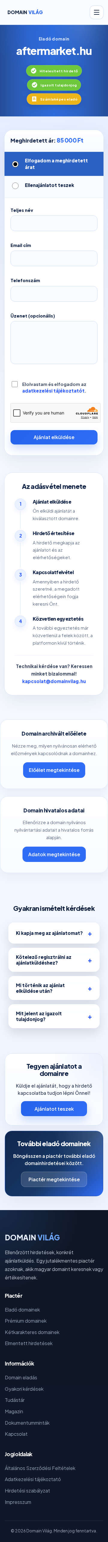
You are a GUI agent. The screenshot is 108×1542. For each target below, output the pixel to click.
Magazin (14, 1411)
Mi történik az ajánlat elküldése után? (40, 988)
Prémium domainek (25, 1321)
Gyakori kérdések (24, 1389)
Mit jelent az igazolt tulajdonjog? (39, 1016)
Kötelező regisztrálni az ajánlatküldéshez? (43, 959)
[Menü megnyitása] (97, 12)
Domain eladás (21, 1377)
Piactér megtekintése (54, 1179)
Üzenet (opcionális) (32, 315)
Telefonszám (25, 280)
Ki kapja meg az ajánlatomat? (49, 933)
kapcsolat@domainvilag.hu (54, 681)
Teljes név (21, 210)
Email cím (20, 245)
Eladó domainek (22, 1309)
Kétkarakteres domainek (32, 1332)
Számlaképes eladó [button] (59, 99)
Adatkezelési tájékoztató (33, 1479)
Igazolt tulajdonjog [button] (58, 85)
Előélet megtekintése (54, 770)
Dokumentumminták (27, 1423)
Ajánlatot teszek (54, 1109)
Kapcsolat (16, 1434)
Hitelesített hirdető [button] (59, 71)
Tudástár (15, 1400)
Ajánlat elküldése (54, 437)
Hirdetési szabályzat (27, 1490)
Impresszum (18, 1502)
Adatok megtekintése (54, 854)
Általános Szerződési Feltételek (40, 1468)
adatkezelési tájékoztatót (53, 390)
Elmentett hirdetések (28, 1343)
